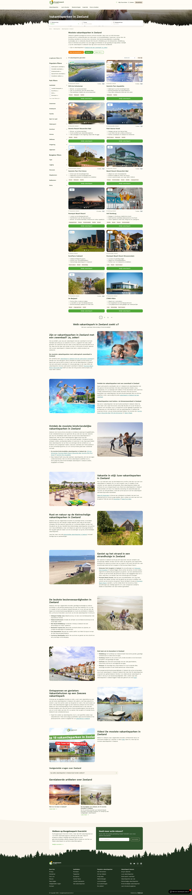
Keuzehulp (139, 2)
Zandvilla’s (117, 499)
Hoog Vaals (100, 876)
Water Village (128, 413)
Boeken (88, 52)
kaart (135, 677)
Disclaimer (52, 874)
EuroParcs (55, 90)
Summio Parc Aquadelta (115, 86)
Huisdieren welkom (57, 76)
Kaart (139, 57)
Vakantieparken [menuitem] (53, 7)
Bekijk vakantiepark (86, 98)
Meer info (98, 52)
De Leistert (100, 886)
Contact (51, 886)
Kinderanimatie (56, 71)
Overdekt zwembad (57, 69)
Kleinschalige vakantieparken (129, 881)
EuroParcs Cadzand (75, 256)
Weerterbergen (101, 879)
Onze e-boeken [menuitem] (94, 7)
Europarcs (76, 876)
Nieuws (51, 879)
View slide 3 (88, 80)
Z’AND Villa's (111, 298)
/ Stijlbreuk (140, 892)
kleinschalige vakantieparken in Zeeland (75, 534)
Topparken (76, 874)
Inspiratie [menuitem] (85, 7)
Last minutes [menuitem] (65, 7)
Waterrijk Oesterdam (103, 495)
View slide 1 (84, 80)
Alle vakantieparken (79, 883)
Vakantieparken (56, 28)
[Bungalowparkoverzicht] (57, 2)
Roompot (55, 95)
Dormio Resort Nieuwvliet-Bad (79, 128)
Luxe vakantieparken (127, 874)
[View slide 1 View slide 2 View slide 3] (86, 71)
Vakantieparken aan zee (128, 879)
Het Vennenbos (101, 871)
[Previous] (70, 73)
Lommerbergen (101, 881)
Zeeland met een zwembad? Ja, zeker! (96, 47)
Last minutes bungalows (128, 886)
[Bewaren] (102, 63)
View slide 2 (86, 80)
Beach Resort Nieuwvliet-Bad (117, 171)
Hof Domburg (111, 213)
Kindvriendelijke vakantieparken (130, 883)
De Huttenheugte (102, 883)
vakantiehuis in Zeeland (83, 718)
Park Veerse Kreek (113, 128)
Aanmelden (135, 839)
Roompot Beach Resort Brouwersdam (120, 256)
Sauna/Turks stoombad (58, 73)
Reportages (52, 881)
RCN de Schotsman (75, 86)
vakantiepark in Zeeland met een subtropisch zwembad (76, 358)
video (123, 739)
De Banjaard (72, 298)
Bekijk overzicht (57, 844)
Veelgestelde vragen (55, 883)
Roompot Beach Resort (77, 213)
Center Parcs (77, 879)
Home (50, 28)
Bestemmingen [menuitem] (76, 7)
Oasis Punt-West (126, 499)
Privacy (51, 871)
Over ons (51, 876)
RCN (53, 93)
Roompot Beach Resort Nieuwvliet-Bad (69, 453)
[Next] (102, 73)
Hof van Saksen (101, 874)
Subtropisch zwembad (58, 66)
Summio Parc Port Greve (77, 171)
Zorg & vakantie (125, 871)
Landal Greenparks (57, 88)
